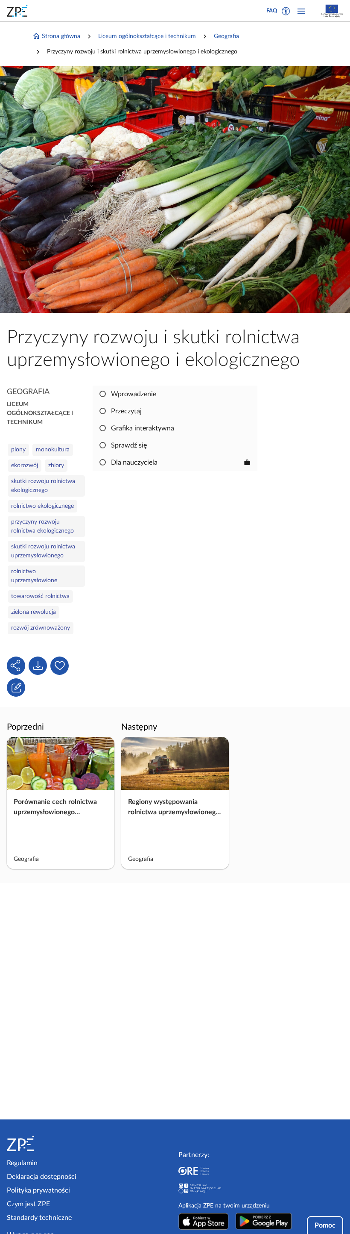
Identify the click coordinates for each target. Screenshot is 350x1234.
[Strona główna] (46, 1143)
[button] (286, 11)
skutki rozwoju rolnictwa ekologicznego (43, 485)
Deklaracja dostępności (41, 1176)
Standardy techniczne (39, 1217)
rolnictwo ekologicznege (42, 506)
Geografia (226, 36)
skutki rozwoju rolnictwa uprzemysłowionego (43, 551)
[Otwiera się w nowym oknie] (203, 1221)
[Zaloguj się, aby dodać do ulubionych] (59, 666)
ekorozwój (24, 465)
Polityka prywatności (38, 1190)
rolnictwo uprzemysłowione (34, 575)
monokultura (53, 450)
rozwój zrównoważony (40, 628)
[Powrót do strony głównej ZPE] (19, 11)
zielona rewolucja (33, 612)
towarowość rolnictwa (40, 596)
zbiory (56, 465)
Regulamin (22, 1163)
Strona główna (61, 36)
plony (18, 450)
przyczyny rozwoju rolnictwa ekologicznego (42, 526)
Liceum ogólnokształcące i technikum (147, 36)
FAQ (271, 11)
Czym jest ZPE (28, 1204)
